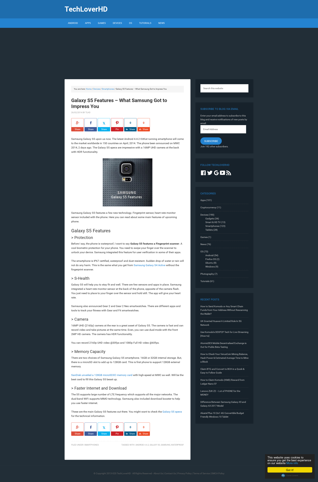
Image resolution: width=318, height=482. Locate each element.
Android (209, 255)
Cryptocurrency (208, 207)
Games (204, 237)
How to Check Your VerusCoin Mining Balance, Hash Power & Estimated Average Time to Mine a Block (224, 358)
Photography (207, 274)
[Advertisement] (159, 52)
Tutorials (204, 281)
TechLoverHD (86, 9)
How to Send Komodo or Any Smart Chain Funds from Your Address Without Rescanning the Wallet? (224, 310)
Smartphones (91, 445)
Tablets (209, 229)
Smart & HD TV (213, 222)
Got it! (290, 470)
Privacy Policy (184, 473)
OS (201, 251)
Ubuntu (209, 262)
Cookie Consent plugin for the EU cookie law (290, 475)
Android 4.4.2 (142, 445)
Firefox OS (210, 259)
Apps (203, 200)
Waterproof (177, 445)
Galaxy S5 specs (172, 411)
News (203, 244)
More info (292, 463)
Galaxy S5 (155, 445)
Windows (210, 266)
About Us (158, 473)
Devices (204, 214)
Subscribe (211, 141)
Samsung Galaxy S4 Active (149, 265)
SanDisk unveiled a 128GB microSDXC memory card (101, 375)
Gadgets (209, 218)
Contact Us (170, 473)
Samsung (165, 445)
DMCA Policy (217, 473)
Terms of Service (201, 473)
